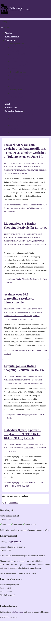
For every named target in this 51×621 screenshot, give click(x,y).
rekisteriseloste (17, 612)
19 (10, 503)
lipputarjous (38, 241)
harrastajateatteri (23, 316)
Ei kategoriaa (29, 448)
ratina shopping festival (14, 244)
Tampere (36, 316)
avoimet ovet (9, 316)
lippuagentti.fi (15, 541)
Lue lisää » (25, 208)
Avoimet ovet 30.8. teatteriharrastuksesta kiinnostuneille (19, 298)
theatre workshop (11, 173)
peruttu (7, 451)
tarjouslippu (30, 244)
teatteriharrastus (22, 170)
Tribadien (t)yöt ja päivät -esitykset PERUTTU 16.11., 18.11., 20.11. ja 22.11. (23, 434)
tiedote (37, 167)
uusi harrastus (26, 319)
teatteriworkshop (38, 170)
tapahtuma (28, 167)
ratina (18, 383)
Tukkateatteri (16, 8)
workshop (24, 173)
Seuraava (14, 503)
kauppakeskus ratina (23, 241)
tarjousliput (42, 244)
